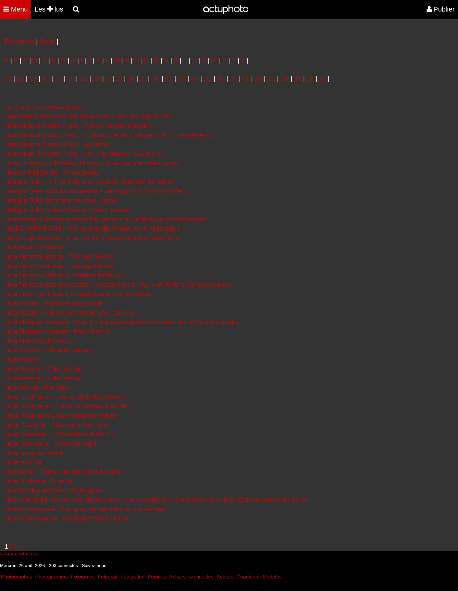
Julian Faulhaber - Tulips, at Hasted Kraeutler (67, 406)
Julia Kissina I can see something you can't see (70, 312)
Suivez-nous (94, 565)
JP (194, 78)
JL (143, 78)
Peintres (157, 576)
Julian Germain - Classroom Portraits (56, 424)
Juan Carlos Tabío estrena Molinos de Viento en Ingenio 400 (88, 116)
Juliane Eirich (23, 462)
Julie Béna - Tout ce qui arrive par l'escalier (64, 471)
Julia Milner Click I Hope (38, 340)
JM (155, 78)
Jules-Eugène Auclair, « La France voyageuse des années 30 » (92, 237)
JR (221, 78)
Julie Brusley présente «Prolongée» (54, 490)
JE (58, 78)
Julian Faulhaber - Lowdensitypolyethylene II (66, 396)
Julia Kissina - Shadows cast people (54, 303)
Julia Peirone (22, 359)
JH (96, 78)
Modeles (272, 576)
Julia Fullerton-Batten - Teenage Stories (59, 256)
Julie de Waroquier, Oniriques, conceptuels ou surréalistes (85, 509)
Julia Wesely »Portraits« (38, 387)
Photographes (16, 576)
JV (270, 78)
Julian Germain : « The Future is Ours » (60, 434)
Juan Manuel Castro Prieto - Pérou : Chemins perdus (78, 125)
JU (258, 78)
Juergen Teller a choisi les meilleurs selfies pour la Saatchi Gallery (96, 191)
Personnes (19, 41)
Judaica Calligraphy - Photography (52, 172)
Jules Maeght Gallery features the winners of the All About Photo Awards (105, 219)
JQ (208, 78)
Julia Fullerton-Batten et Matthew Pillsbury (63, 275)
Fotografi (107, 576)
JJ (119, 78)
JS (233, 78)
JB (20, 78)
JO (182, 78)
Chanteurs (248, 576)
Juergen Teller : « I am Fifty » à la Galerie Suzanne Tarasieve (89, 181)
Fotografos (83, 576)
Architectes (201, 576)
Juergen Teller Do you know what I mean (61, 200)
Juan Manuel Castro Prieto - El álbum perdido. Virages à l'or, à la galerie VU (110, 135)
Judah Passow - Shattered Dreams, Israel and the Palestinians (91, 163)
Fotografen (133, 576)
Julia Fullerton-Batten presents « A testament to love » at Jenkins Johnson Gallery (118, 284)
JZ (322, 78)
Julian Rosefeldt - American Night (51, 443)
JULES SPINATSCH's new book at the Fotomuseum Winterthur (92, 228)
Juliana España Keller (34, 452)
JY (310, 78)
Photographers (51, 576)
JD (46, 78)
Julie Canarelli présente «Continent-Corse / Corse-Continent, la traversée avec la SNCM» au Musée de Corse (156, 499)
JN (169, 78)
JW (284, 78)
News (47, 41)
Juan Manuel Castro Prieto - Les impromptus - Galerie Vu (84, 153)
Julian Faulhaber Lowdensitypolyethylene (61, 415)
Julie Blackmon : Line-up (38, 481)
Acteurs (225, 576)
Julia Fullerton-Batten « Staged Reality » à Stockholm (78, 294)
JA (8, 78)
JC (33, 78)
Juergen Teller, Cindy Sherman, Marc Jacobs (67, 209)
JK (131, 78)
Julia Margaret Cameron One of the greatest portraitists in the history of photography (122, 322)
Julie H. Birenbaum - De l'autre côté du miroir (67, 518)
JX (297, 78)
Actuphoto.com (21, 553)
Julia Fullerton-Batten (34, 247)
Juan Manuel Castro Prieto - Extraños (57, 144)
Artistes (177, 576)
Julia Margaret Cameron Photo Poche (57, 331)
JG (83, 78)
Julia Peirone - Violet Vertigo (44, 368)
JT (245, 78)
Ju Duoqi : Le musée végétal (44, 106)
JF (70, 78)
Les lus (49, 9)
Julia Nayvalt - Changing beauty (48, 350)
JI (108, 78)
